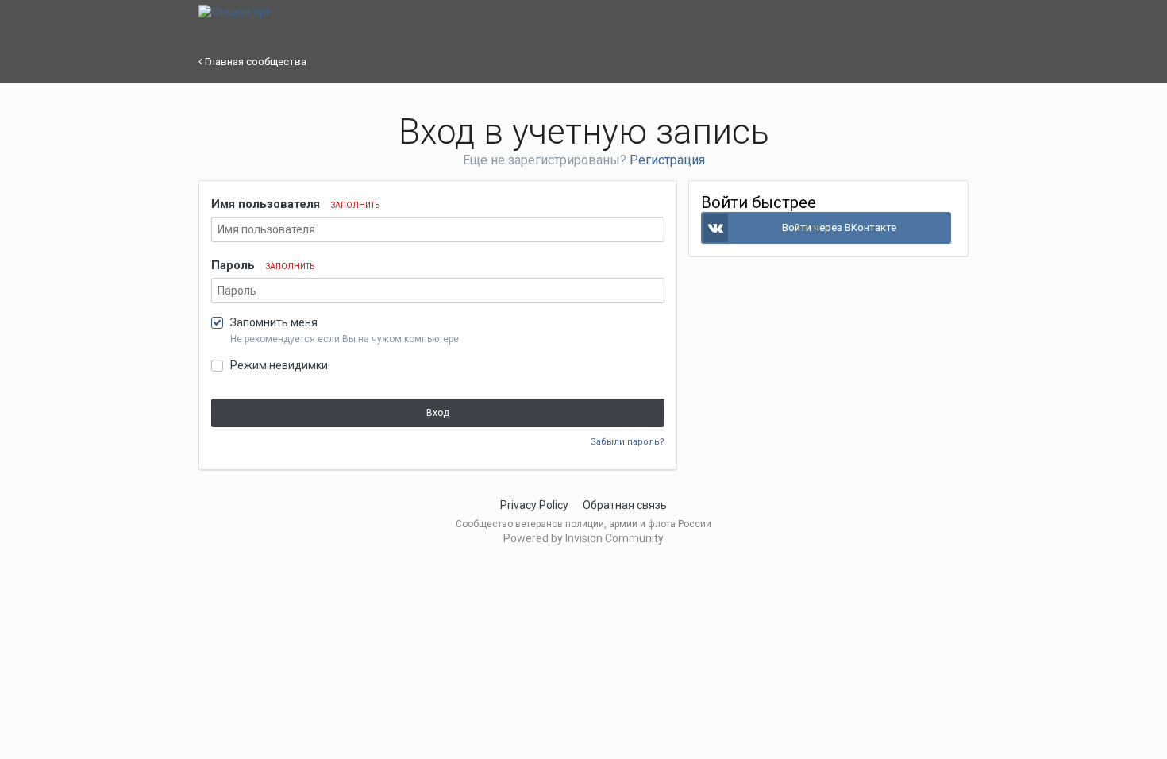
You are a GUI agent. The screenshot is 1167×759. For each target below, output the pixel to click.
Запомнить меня (274, 322)
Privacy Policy (534, 505)
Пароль (262, 265)
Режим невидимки (279, 365)
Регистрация (667, 160)
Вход (437, 412)
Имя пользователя (295, 204)
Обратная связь (625, 505)
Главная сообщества (254, 61)
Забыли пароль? (627, 442)
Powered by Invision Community (583, 538)
